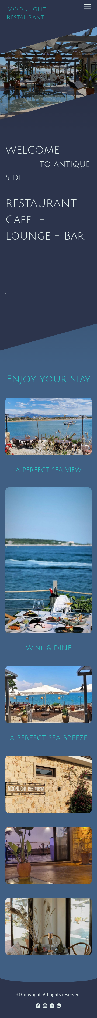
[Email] (62, 77)
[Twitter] (53, 77)
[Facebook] (34, 77)
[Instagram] (43, 77)
